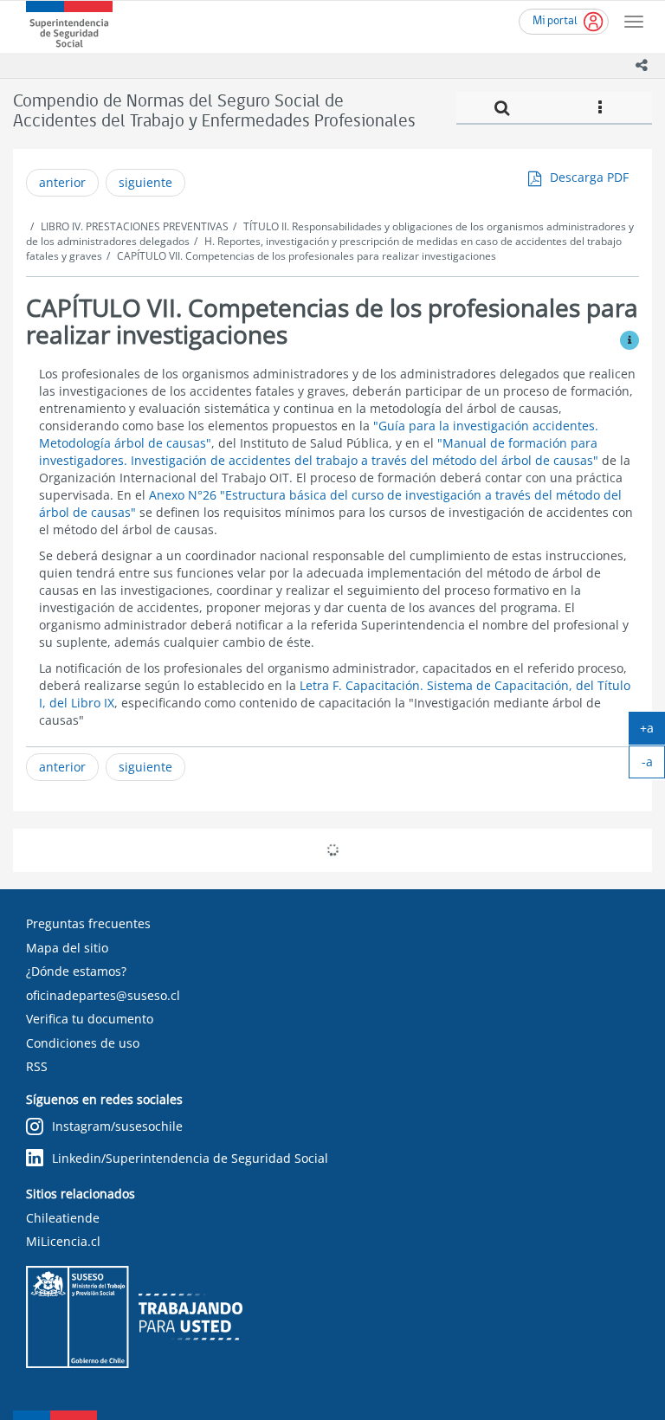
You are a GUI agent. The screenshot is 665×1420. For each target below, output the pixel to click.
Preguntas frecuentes (88, 923)
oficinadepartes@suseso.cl (103, 995)
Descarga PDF (589, 177)
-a (653, 765)
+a (652, 732)
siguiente (145, 182)
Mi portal (555, 21)
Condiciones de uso (82, 1043)
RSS (37, 1066)
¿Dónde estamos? (76, 971)
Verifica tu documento (89, 1018)
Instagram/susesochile (117, 1126)
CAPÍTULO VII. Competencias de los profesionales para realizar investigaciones (306, 255)
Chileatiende (63, 1218)
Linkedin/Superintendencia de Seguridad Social (190, 1158)
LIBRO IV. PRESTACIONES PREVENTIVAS (135, 226)
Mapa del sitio (67, 947)
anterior (62, 182)
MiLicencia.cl (63, 1241)
